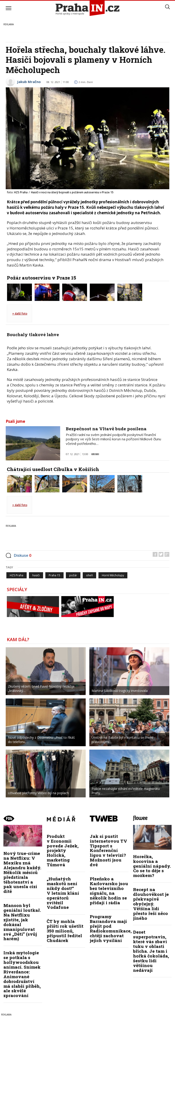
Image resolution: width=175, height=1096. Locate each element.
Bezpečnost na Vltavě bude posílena (106, 428)
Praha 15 (54, 575)
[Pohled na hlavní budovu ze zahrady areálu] (129, 483)
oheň (89, 575)
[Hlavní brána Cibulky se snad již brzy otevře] (47, 483)
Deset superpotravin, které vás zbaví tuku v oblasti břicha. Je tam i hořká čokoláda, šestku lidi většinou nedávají (151, 951)
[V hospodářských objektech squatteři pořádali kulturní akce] (74, 483)
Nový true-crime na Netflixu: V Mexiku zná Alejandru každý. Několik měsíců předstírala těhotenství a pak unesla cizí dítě (22, 872)
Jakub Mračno (29, 81)
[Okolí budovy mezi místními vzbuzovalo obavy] (102, 483)
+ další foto (19, 313)
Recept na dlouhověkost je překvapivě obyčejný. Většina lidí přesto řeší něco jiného (151, 904)
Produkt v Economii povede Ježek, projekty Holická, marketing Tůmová (63, 850)
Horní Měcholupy (113, 575)
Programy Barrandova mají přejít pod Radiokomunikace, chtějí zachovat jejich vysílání (111, 928)
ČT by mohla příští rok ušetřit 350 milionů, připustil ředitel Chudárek (65, 930)
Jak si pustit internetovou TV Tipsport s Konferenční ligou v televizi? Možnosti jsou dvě (108, 850)
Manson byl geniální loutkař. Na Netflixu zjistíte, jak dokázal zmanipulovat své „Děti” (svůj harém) (22, 921)
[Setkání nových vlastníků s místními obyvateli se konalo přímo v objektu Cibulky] (19, 483)
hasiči (36, 575)
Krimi (95, 454)
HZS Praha (16, 575)
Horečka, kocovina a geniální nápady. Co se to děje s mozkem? (152, 866)
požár (73, 575)
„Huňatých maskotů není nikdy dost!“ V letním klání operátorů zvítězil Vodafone (63, 893)
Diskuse (22, 555)
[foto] (19, 291)
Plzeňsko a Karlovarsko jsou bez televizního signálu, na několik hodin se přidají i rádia (109, 890)
